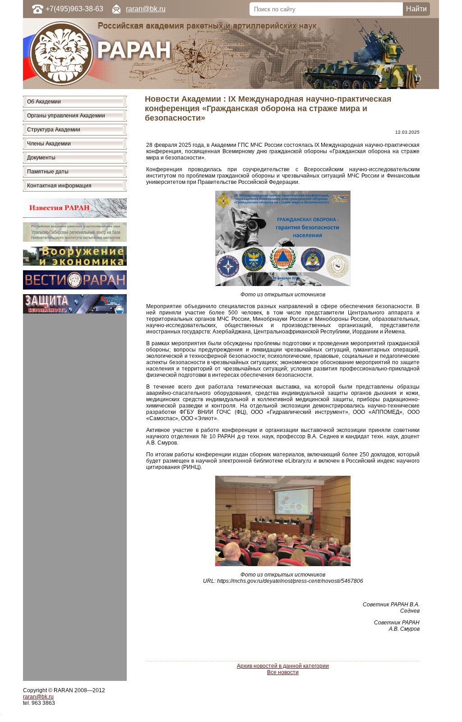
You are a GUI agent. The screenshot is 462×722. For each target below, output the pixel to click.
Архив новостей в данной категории (283, 666)
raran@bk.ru (146, 9)
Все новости (283, 672)
